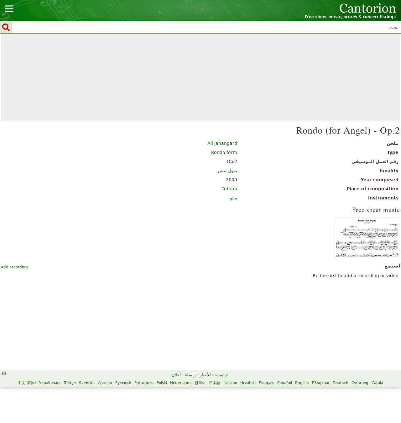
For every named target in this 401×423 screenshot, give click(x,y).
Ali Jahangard (222, 143)
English (302, 383)
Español (284, 383)
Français (266, 383)
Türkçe (70, 383)
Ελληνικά (321, 383)
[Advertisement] (201, 77)
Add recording (14, 267)
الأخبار (205, 374)
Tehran (229, 188)
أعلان (176, 374)
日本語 (214, 383)
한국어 (200, 383)
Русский (123, 383)
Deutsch (340, 383)
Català (377, 383)
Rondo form (224, 152)
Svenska (87, 383)
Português (144, 383)
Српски (105, 383)
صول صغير (227, 170)
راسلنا (190, 374)
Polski (162, 383)
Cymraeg (360, 383)
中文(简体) (27, 383)
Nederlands (180, 383)
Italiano (230, 383)
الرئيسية (222, 374)
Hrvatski (248, 383)
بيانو (233, 197)
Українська (49, 383)
